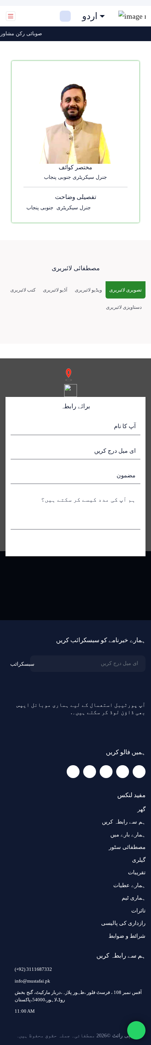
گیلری (139, 860)
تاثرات (138, 911)
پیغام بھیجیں (120, 543)
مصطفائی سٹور (127, 847)
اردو (89, 16)
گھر (141, 809)
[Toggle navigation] (10, 16)
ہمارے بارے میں (128, 835)
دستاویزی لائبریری (124, 307)
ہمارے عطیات (129, 885)
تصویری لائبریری (125, 290)
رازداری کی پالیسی (123, 923)
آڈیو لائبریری (55, 290)
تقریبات (137, 872)
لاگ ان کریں (41, 16)
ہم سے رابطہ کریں (124, 822)
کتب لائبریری (23, 290)
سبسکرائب (22, 664)
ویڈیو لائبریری (88, 290)
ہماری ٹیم (134, 898)
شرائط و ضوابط (127, 936)
